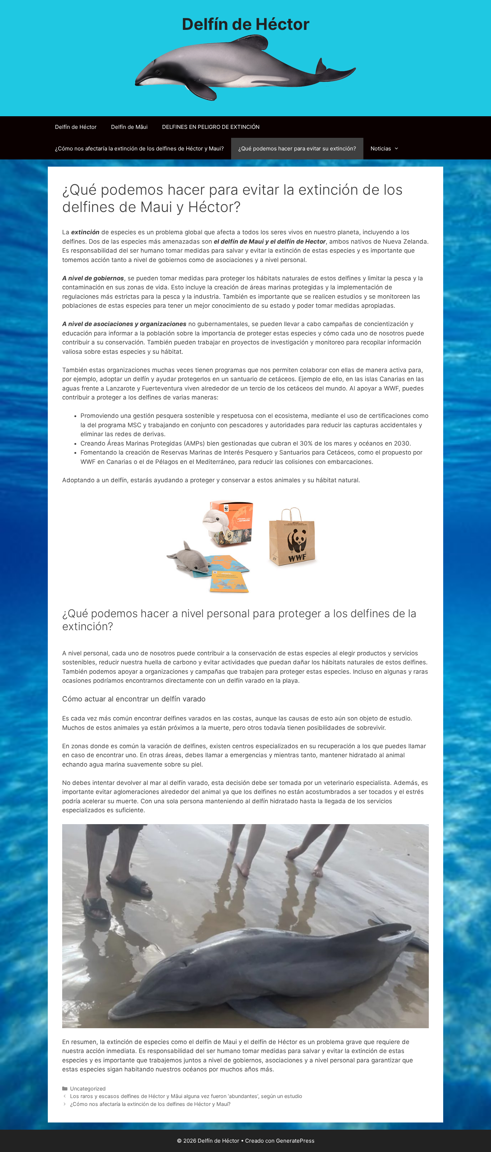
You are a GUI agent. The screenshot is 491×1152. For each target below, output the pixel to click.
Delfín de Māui (129, 126)
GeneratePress (295, 1140)
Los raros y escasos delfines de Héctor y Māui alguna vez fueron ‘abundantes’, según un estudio (186, 1096)
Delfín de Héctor (245, 24)
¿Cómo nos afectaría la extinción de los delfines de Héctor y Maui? (139, 148)
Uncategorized (88, 1088)
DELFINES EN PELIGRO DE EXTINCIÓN (211, 126)
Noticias (381, 148)
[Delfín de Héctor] (245, 67)
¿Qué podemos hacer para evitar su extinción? (297, 148)
